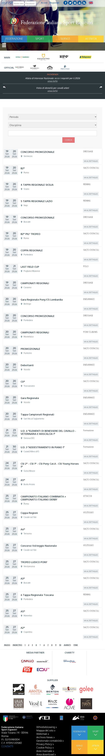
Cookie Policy (44, 747)
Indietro (17, 645)
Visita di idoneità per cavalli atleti (52, 88)
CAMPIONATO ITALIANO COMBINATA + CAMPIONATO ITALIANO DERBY (43, 498)
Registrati (54, 2)
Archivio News (44, 737)
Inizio (7, 645)
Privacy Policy (44, 744)
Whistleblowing (45, 727)
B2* (23, 168)
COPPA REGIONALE (32, 250)
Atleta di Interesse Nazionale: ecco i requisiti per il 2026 (52, 78)
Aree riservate (44, 750)
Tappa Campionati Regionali (37, 414)
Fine (76, 645)
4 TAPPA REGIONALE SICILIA (37, 184)
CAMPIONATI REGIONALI (35, 283)
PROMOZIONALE (30, 348)
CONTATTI (7, 746)
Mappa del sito (44, 730)
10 (60, 645)
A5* (23, 480)
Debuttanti (27, 365)
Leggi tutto (53, 81)
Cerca (68, 140)
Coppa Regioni (29, 512)
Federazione (14, 38)
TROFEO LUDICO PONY (34, 562)
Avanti (67, 645)
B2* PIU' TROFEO (30, 233)
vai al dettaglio (91, 161)
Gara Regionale (30, 398)
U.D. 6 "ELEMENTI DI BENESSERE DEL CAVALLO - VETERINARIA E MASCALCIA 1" (48, 432)
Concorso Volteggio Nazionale (39, 545)
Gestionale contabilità (49, 740)
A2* (23, 627)
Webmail (41, 733)
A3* (23, 578)
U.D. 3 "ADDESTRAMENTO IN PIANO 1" (43, 447)
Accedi (44, 2)
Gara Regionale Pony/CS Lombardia (42, 299)
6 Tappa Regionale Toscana (37, 594)
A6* (23, 529)
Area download (45, 754)
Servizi (65, 38)
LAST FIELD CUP (30, 266)
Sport (39, 38)
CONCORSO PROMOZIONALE (37, 151)
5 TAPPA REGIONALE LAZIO (36, 201)
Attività (91, 38)
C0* (23, 381)
